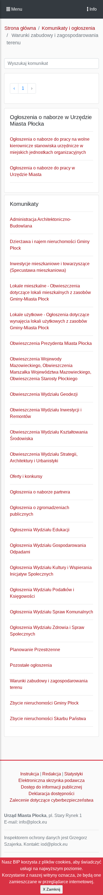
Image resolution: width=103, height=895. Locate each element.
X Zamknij (51, 889)
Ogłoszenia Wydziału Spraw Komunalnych (51, 612)
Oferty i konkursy (26, 476)
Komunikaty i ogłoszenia (68, 28)
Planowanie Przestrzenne (35, 649)
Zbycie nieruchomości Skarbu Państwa (48, 718)
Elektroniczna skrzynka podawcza (51, 780)
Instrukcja (29, 774)
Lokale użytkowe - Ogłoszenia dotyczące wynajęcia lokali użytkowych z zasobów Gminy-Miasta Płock (49, 321)
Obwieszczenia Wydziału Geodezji (44, 394)
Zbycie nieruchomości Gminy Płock (44, 703)
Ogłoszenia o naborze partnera (40, 492)
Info (92, 9)
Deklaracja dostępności (51, 793)
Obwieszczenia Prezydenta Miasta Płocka (51, 343)
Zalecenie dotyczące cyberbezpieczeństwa (51, 800)
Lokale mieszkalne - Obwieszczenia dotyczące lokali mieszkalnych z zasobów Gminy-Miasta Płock (50, 292)
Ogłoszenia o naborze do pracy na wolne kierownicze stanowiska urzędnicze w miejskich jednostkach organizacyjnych (50, 146)
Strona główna (20, 28)
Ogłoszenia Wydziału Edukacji (39, 529)
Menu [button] (16, 9)
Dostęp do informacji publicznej (51, 787)
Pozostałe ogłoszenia (31, 665)
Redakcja (51, 774)
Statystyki (73, 774)
